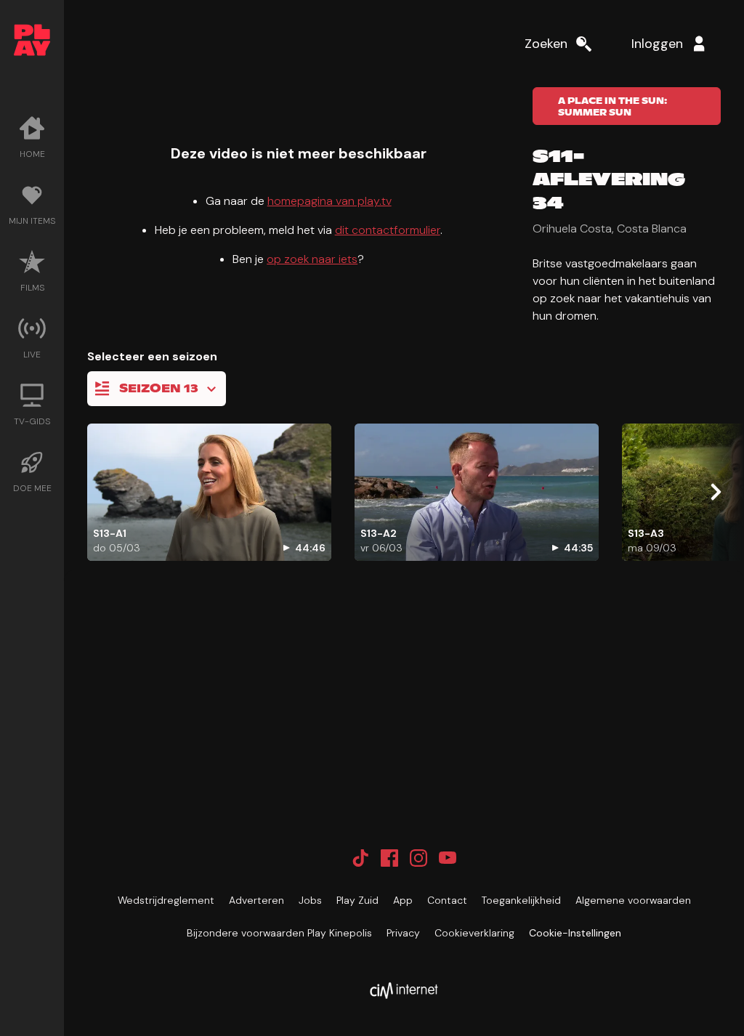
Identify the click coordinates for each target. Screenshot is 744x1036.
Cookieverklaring (474, 932)
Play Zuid (357, 900)
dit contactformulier (387, 230)
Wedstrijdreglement (166, 900)
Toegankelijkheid (521, 900)
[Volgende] (715, 492)
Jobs (310, 900)
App (403, 900)
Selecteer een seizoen (152, 356)
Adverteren (256, 900)
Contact (447, 900)
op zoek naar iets (312, 259)
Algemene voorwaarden (633, 900)
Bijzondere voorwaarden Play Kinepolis (279, 932)
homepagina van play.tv (329, 201)
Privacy (403, 932)
